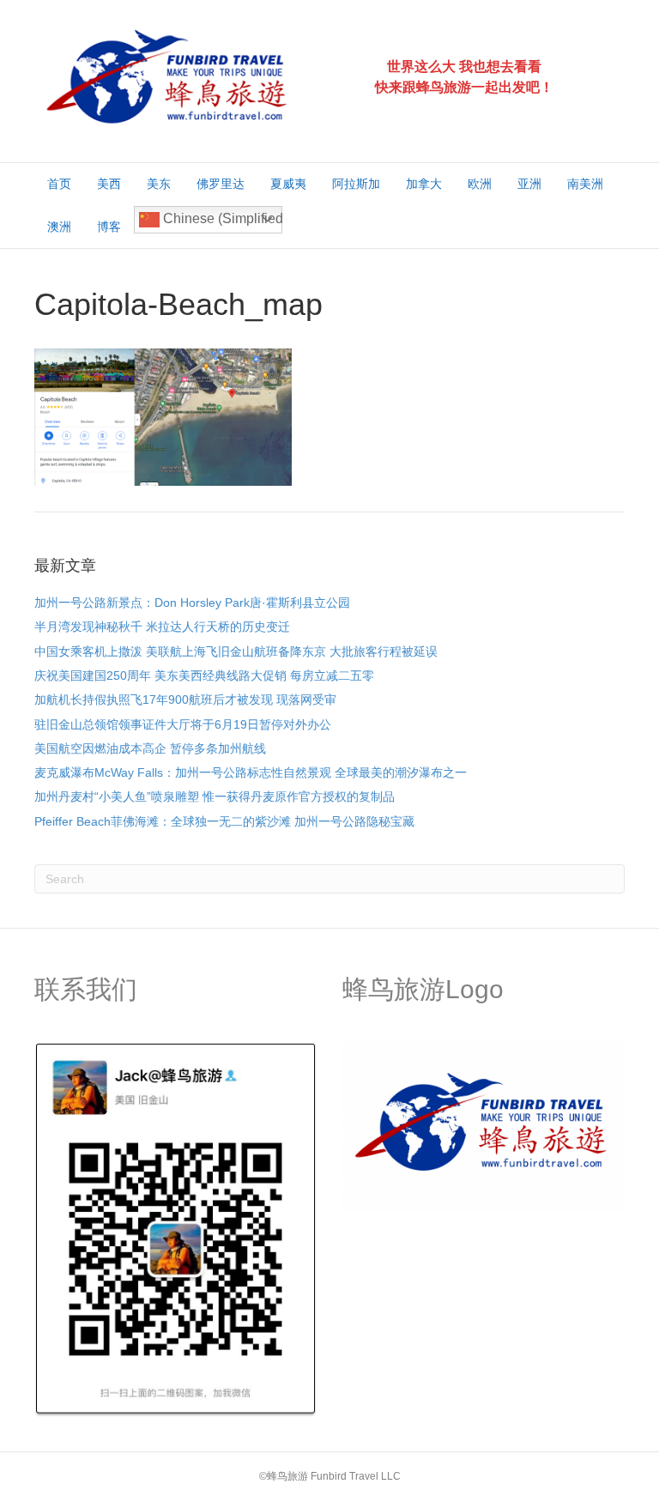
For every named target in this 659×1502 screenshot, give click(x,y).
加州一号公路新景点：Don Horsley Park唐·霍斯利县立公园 (192, 602)
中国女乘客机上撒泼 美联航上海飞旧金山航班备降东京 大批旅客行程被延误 (236, 651)
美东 (159, 184)
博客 (109, 226)
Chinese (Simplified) (221, 218)
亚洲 (529, 184)
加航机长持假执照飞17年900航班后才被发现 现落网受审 (185, 699)
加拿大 (424, 184)
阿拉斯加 (356, 184)
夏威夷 (288, 184)
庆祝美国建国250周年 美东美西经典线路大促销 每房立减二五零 (204, 675)
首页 (59, 184)
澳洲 (59, 226)
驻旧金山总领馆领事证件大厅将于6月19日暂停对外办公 (182, 724)
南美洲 (585, 184)
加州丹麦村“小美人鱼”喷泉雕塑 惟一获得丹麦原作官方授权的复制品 (214, 796)
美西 (109, 184)
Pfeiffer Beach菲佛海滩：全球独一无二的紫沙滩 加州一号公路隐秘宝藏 (224, 821)
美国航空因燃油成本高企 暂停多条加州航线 (150, 748)
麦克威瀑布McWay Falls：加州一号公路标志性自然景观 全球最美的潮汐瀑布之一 (250, 772)
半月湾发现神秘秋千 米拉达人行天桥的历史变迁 (162, 626)
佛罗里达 (220, 184)
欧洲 (480, 184)
